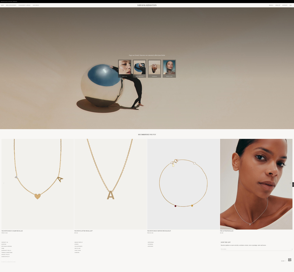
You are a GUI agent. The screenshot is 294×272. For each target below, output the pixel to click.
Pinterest (150, 246)
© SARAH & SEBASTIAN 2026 (8, 261)
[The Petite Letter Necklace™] (110, 184)
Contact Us (5, 242)
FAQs (3, 248)
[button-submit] (291, 249)
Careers (77, 252)
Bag (291, 5)
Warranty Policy (6, 250)
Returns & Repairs (7, 246)
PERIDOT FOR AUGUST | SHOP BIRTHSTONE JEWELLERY (12, 1)
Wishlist (277, 5)
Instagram (151, 242)
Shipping (4, 244)
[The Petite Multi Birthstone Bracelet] (183, 184)
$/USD (282, 261)
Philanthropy (78, 246)
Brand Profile (79, 242)
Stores (76, 244)
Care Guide (78, 250)
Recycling (77, 248)
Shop (2, 5)
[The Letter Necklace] (256, 184)
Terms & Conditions (7, 252)
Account (284, 5)
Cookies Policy (6, 256)
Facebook (150, 244)
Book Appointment (11, 5)
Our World (36, 5)
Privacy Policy (6, 254)
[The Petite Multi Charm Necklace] (38, 184)
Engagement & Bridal (25, 5)
